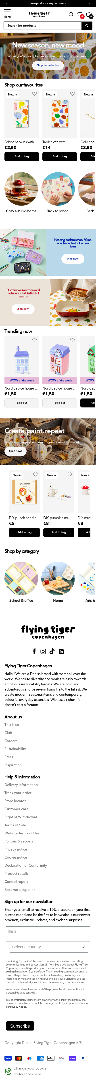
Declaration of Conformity (25, 865)
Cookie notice (15, 857)
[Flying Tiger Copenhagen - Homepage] (39, 14)
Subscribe (20, 1026)
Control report (16, 881)
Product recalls (16, 873)
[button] (7, 14)
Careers (10, 741)
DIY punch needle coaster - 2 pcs (22, 518)
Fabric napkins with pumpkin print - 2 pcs (20, 142)
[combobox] (49, 947)
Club (8, 733)
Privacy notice (15, 849)
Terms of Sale (15, 825)
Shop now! (73, 259)
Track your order (17, 793)
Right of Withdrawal (20, 817)
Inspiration (13, 765)
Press (8, 757)
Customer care (16, 809)
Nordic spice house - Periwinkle (20, 388)
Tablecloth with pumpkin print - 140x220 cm (54, 142)
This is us (11, 725)
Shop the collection (48, 65)
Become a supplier (19, 890)
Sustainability (15, 749)
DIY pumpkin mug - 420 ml (58, 518)
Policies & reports (18, 841)
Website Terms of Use (21, 833)
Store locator (15, 801)
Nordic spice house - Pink (58, 388)
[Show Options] (83, 947)
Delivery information (21, 785)
